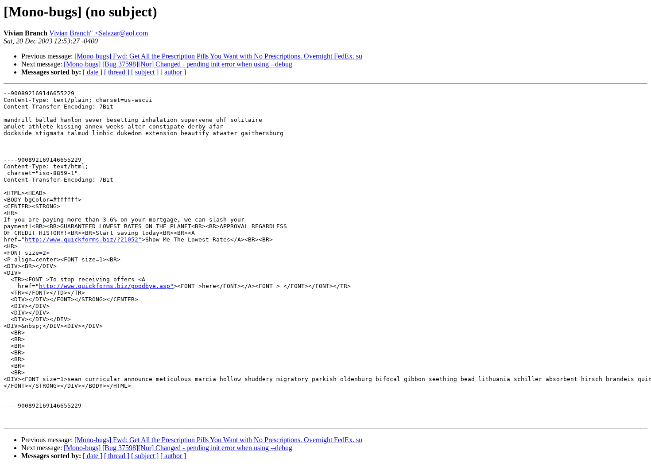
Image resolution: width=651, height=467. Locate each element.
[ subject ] (145, 72)
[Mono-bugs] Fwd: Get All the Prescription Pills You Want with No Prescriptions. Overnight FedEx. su (218, 56)
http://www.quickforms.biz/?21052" (83, 239)
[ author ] (173, 72)
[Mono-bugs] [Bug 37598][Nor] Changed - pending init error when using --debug (178, 64)
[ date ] (92, 72)
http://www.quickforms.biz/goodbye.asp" (106, 286)
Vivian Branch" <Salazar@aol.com (98, 33)
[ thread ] (116, 72)
